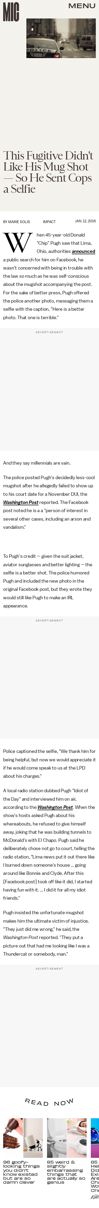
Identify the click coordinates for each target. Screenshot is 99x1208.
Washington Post (21, 502)
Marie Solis (19, 222)
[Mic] (11, 12)
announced (83, 251)
